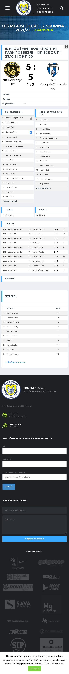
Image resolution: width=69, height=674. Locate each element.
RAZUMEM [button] (34, 668)
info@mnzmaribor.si (18, 416)
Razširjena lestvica (16, 362)
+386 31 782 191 (14, 427)
